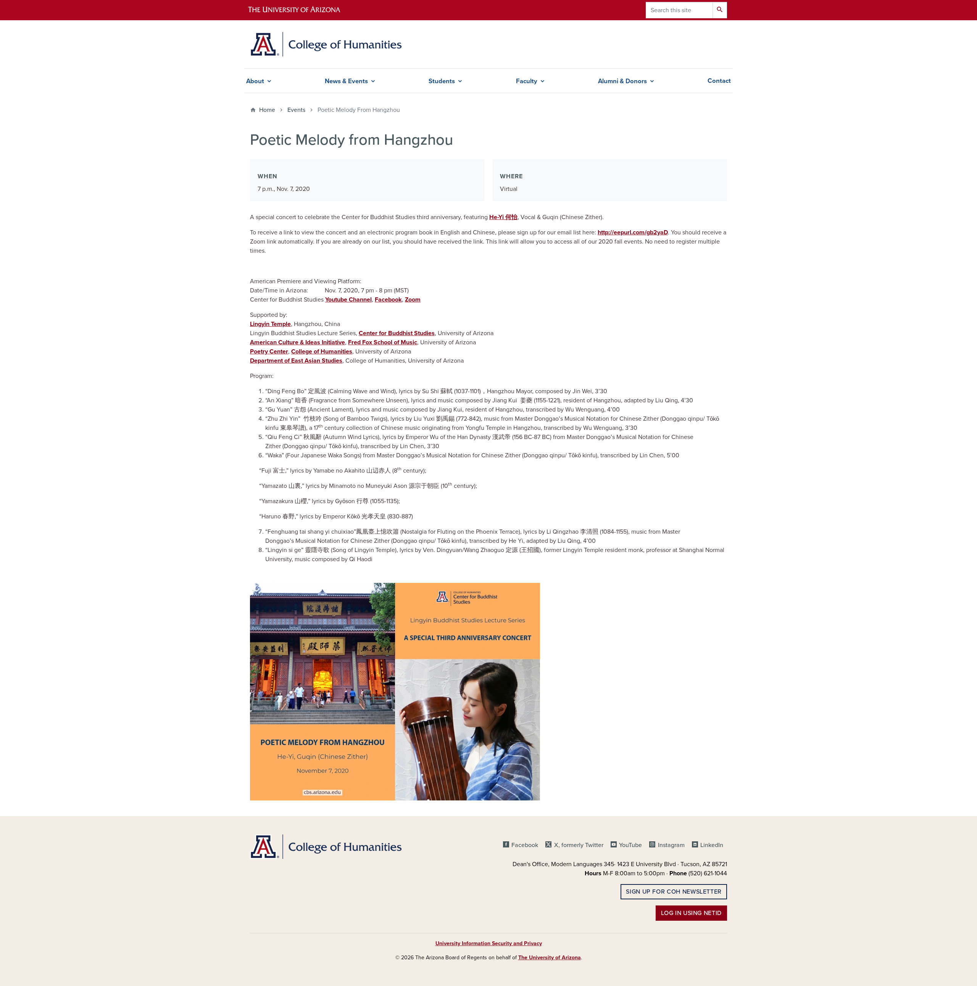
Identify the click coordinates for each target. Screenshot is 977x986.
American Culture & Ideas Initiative (297, 342)
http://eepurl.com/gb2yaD (633, 232)
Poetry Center (269, 351)
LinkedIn (711, 845)
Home (267, 110)
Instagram (671, 845)
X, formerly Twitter (578, 845)
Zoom (413, 299)
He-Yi (497, 217)
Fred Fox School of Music (382, 342)
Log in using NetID (691, 913)
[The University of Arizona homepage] (300, 10)
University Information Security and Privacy (488, 943)
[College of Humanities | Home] (325, 44)
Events (296, 110)
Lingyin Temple (270, 324)
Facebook (388, 299)
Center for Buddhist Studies (397, 333)
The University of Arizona (549, 957)
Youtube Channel (348, 299)
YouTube (630, 845)
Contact (719, 81)
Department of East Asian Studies (296, 361)
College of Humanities (321, 351)
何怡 (511, 217)
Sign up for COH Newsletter (674, 892)
